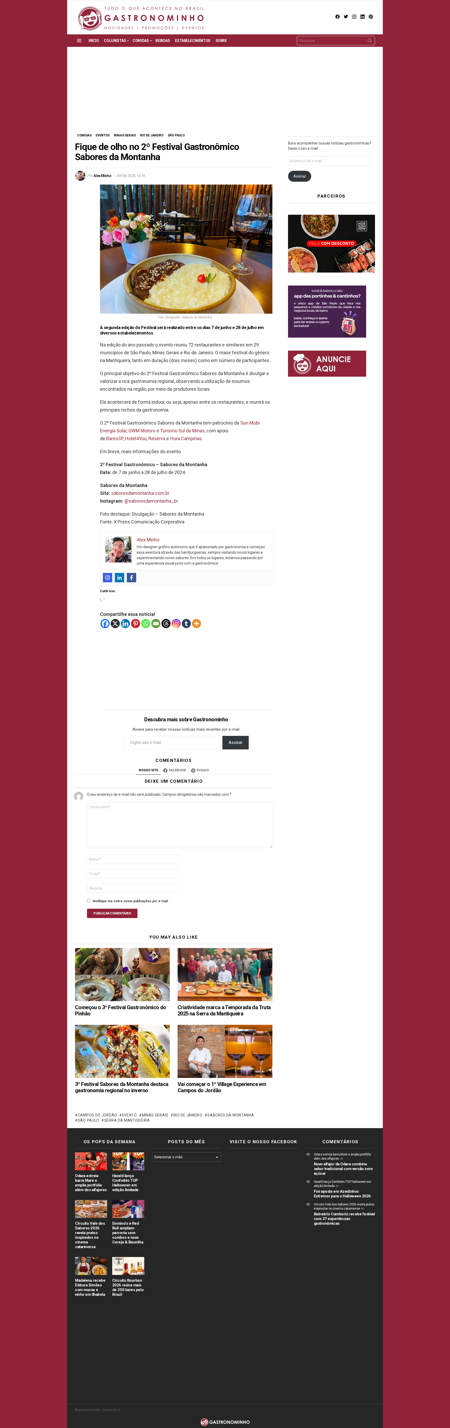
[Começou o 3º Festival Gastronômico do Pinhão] (122, 974)
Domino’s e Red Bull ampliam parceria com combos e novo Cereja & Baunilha (127, 1232)
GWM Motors (141, 430)
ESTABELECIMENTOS (192, 41)
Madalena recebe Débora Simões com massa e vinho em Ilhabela (90, 1287)
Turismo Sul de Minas (182, 430)
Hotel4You (136, 438)
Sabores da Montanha (230, 1115)
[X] (115, 623)
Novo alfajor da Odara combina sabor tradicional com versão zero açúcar (343, 1169)
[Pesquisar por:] (336, 40)
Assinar (235, 742)
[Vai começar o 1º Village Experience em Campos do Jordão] (225, 1051)
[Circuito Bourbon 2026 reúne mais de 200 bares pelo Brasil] (128, 1266)
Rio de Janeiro (188, 1115)
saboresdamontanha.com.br (140, 493)
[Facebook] (131, 577)
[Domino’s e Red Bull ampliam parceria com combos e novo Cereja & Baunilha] (128, 1209)
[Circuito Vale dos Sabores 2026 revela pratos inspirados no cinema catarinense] (91, 1209)
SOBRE (221, 41)
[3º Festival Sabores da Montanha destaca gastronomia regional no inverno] (122, 1051)
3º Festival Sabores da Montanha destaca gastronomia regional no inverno (121, 1087)
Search (370, 41)
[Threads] (166, 623)
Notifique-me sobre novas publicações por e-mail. (131, 901)
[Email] (155, 623)
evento (129, 1115)
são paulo (88, 1120)
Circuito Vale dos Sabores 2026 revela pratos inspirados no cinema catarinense (90, 1235)
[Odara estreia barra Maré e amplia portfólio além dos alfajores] (91, 1161)
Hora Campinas (186, 438)
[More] (196, 623)
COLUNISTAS (115, 41)
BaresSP (114, 438)
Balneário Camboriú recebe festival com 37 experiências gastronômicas (344, 1219)
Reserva (156, 438)
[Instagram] (107, 577)
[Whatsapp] (145, 623)
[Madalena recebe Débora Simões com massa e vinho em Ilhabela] (91, 1266)
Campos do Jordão (97, 1115)
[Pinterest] (135, 623)
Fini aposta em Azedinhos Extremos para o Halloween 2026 (342, 1193)
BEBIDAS (162, 41)
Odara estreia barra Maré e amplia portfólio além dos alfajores (91, 1182)
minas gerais (155, 1115)
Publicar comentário (112, 913)
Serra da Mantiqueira (127, 1120)
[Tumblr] (186, 623)
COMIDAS (141, 41)
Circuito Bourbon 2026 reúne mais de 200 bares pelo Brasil (127, 1287)
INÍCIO (94, 41)
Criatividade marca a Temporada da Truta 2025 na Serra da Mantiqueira (224, 1010)
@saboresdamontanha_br (151, 501)
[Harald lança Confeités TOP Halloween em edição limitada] (128, 1161)
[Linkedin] (119, 577)
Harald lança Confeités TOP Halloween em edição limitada (125, 1182)
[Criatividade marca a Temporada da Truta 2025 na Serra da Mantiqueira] (225, 974)
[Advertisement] (225, 93)
